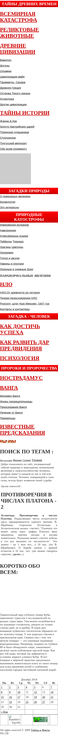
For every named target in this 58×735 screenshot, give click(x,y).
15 (2, 697)
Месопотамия (6, 460)
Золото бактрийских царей (17, 126)
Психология (19, 358)
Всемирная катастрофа (18, 17)
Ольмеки (5, 71)
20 (43, 697)
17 (18, 697)
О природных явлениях (15, 196)
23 (10, 702)
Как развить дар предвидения (24, 345)
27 (43, 702)
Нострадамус (21, 378)
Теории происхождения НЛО (18, 298)
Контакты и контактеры (15, 309)
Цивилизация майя (12, 76)
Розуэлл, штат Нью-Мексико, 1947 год (24, 303)
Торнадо (18, 241)
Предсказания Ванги (13, 407)
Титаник (37, 460)
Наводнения (8, 230)
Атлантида (7, 99)
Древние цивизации (17, 49)
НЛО (6, 284)
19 (35, 697)
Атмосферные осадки (14, 236)
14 (52, 692)
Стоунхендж (8, 137)
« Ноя (4, 711)
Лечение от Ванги (11, 412)
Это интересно (9, 207)
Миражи (17, 460)
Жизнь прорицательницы (16, 401)
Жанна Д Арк (8, 121)
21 (52, 697)
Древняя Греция (10, 87)
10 (18, 692)
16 (10, 697)
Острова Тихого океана (15, 93)
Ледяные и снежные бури (16, 269)
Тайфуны (6, 241)
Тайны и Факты (40, 730)
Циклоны (17, 247)
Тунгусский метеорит (13, 143)
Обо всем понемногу (13, 148)
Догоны (5, 65)
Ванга (9, 388)
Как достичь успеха (20, 329)
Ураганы (5, 247)
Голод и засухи (9, 258)
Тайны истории (24, 113)
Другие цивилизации (13, 104)
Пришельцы (7, 418)
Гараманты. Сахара (12, 82)
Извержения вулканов (14, 224)
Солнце (27, 460)
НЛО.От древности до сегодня (20, 292)
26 (35, 702)
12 (35, 692)
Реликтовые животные (19, 33)
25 (27, 702)
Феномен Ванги (10, 396)
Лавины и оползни (12, 263)
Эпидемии (6, 252)
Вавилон (5, 60)
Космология (7, 201)
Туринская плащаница (14, 132)
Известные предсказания (22, 430)
